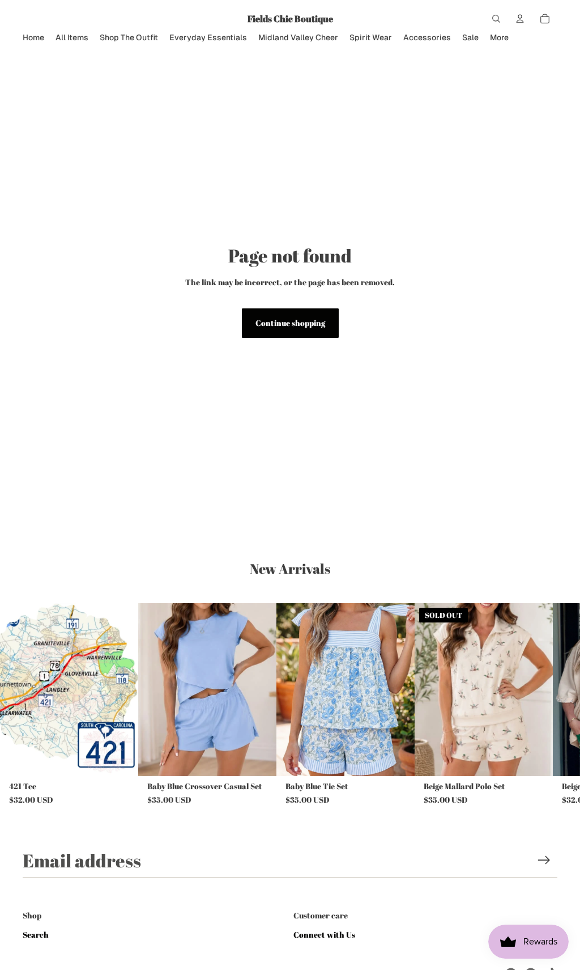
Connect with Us (324, 934)
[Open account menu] (520, 18)
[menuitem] (499, 37)
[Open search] (496, 18)
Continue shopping (290, 322)
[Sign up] (544, 860)
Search (36, 934)
